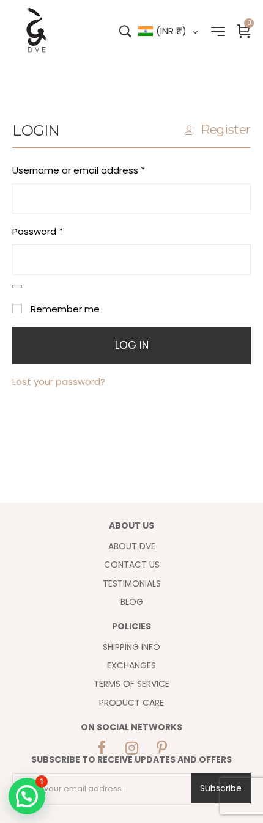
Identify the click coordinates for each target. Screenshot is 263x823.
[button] (27, 796)
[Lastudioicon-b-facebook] (101, 748)
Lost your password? (58, 381)
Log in (132, 345)
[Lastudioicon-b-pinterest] (161, 748)
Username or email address (98, 169)
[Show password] (17, 286)
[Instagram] (131, 748)
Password (57, 230)
